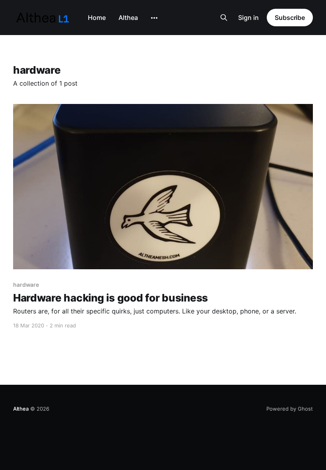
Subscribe (290, 18)
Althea (128, 18)
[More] (154, 18)
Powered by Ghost (289, 408)
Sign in (248, 18)
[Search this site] (223, 17)
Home (97, 18)
